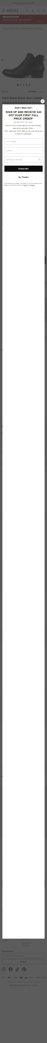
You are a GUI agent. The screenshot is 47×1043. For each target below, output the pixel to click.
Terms (25, 185)
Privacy (32, 185)
